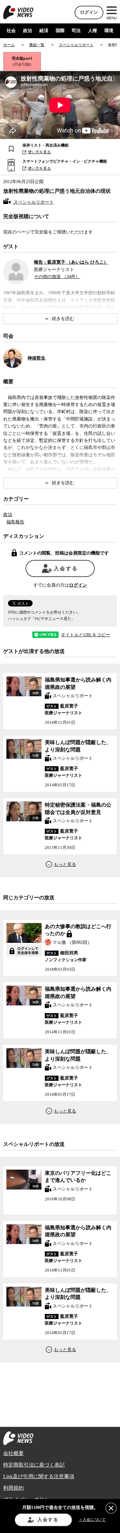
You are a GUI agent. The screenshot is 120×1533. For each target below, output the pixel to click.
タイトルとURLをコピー (85, 635)
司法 (76, 30)
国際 (60, 30)
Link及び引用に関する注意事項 (38, 1476)
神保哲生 (36, 358)
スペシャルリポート (33, 202)
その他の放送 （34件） (57, 276)
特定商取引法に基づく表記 (34, 1465)
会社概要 (13, 1453)
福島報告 (15, 522)
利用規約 (13, 1488)
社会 (11, 30)
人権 (92, 30)
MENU (112, 18)
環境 (108, 30)
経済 (43, 30)
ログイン (89, 12)
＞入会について (92, 1519)
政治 (27, 30)
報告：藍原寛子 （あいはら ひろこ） (71, 262)
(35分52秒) (22, 61)
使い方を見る (39, 152)
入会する (66, 568)
